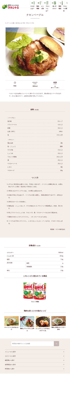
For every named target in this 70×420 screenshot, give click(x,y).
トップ (6, 23)
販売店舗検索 (55, 2)
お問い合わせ (47, 2)
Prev (5, 322)
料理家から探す (10, 369)
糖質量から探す (10, 360)
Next (65, 322)
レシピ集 (42, 7)
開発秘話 (60, 7)
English (34, 2)
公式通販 (62, 3)
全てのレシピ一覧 (20, 23)
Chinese (40, 2)
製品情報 (38, 7)
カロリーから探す (10, 356)
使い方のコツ (54, 7)
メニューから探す (10, 351)
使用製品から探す (10, 364)
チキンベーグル (30, 23)
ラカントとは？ (48, 8)
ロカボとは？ (32, 7)
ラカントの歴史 (65, 8)
